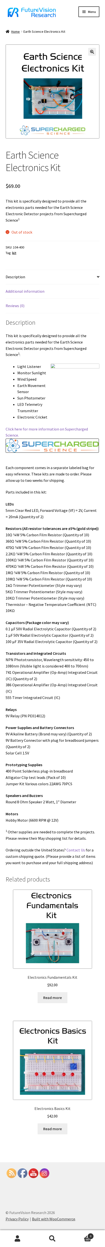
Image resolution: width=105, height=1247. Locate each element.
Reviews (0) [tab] (15, 305)
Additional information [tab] (25, 291)
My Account (17, 1238)
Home (15, 31)
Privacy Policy (17, 1218)
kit (14, 253)
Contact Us (75, 850)
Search (52, 1238)
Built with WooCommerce (53, 1218)
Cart (81, 1234)
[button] (92, 52)
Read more (52, 997)
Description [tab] (15, 276)
